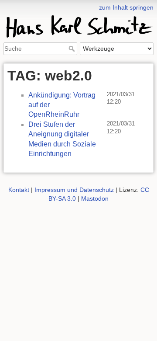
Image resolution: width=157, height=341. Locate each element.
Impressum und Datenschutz (74, 189)
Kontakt (18, 189)
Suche (72, 48)
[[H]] (78, 5)
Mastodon (95, 198)
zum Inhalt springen (126, 7)
